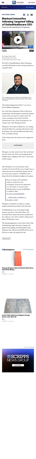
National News (8, 14)
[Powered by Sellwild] (31, 347)
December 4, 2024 (12, 200)
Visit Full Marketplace (28, 249)
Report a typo (6, 238)
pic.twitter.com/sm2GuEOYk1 (15, 194)
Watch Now (31, 2)
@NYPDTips (26, 189)
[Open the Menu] (2, 2)
